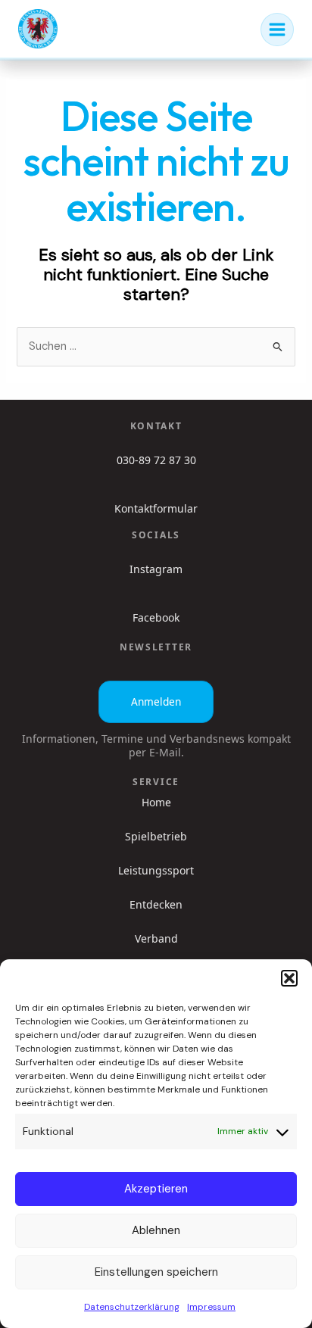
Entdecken (156, 905)
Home (156, 802)
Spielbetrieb (156, 836)
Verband (156, 939)
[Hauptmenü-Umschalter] (277, 29)
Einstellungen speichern (156, 1272)
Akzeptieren (156, 1188)
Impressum (211, 1307)
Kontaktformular (156, 508)
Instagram (156, 569)
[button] (289, 978)
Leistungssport (156, 871)
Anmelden (156, 701)
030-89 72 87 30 (156, 460)
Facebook (156, 617)
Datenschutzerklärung (131, 1307)
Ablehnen (156, 1230)
